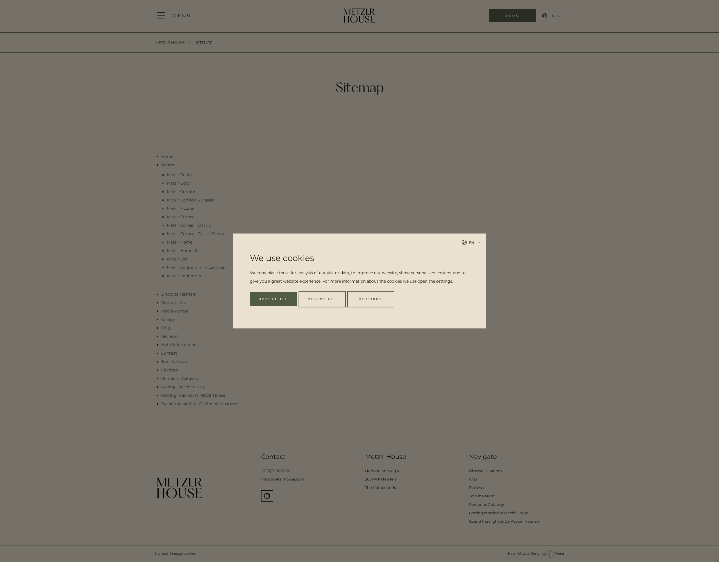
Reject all (322, 299)
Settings (371, 299)
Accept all (273, 299)
